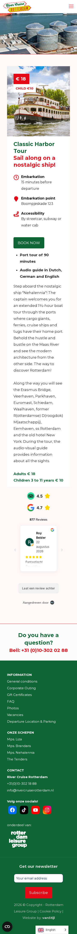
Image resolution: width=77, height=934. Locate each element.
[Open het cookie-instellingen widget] (7, 926)
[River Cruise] (17, 6)
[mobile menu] (71, 6)
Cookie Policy (50, 911)
